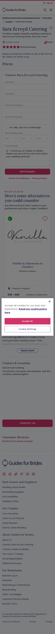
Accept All (27, 321)
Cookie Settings (27, 329)
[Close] (49, 301)
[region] (27, 317)
